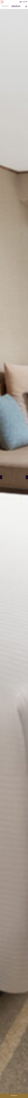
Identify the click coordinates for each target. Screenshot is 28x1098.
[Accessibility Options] (2, 2)
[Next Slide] (27, 477)
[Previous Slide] (1, 477)
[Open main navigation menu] (26, 6)
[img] (5, 6)
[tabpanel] (14, 551)
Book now (14, 1095)
